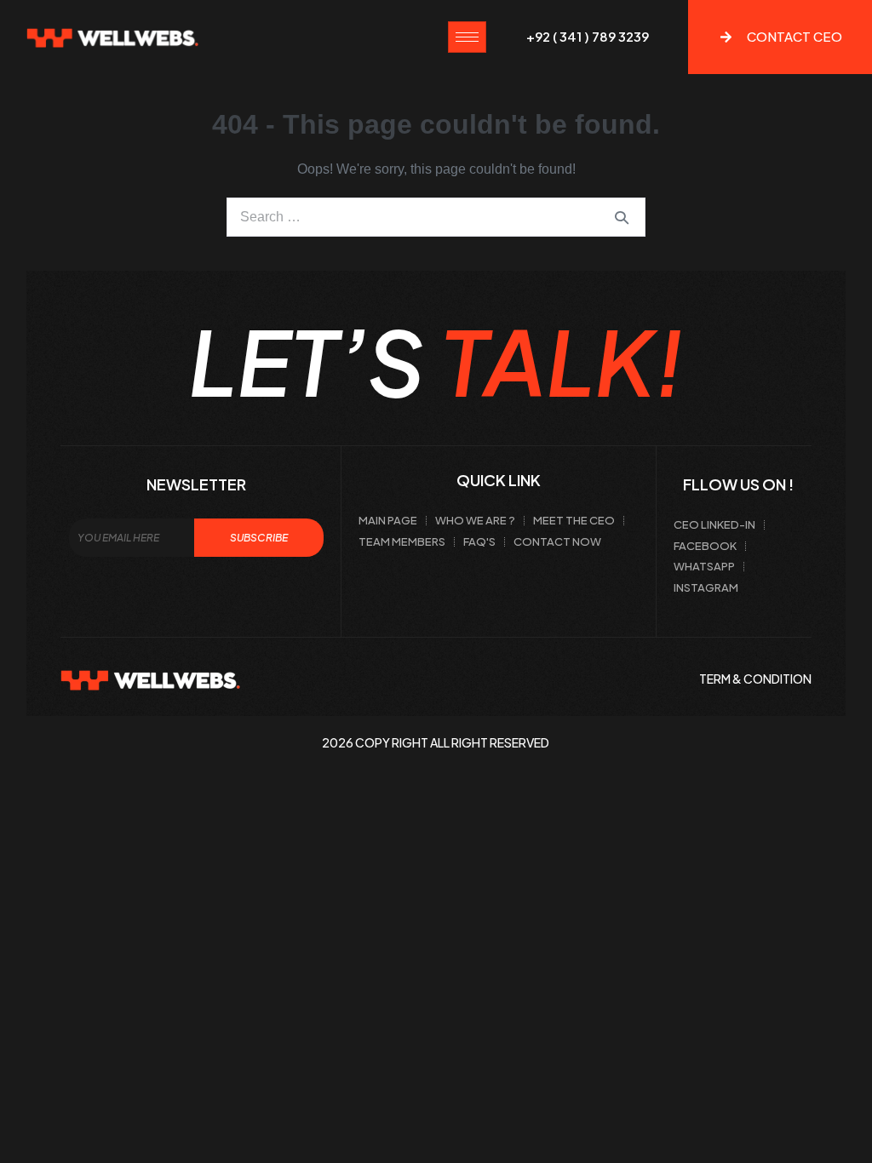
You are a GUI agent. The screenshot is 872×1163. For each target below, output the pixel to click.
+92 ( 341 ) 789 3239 (587, 36)
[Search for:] (436, 216)
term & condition (755, 678)
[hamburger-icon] (467, 37)
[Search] (621, 217)
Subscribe (259, 537)
